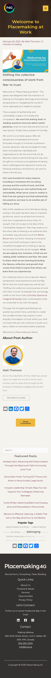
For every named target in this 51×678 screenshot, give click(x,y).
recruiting (15, 532)
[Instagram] (32, 620)
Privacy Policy (25, 600)
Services (25, 592)
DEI (21, 540)
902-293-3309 (25, 643)
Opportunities (25, 596)
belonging (33, 531)
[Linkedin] (18, 620)
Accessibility (41, 540)
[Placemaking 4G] (9, 8)
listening (16, 540)
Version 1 (23, 532)
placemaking (39, 527)
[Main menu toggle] (45, 8)
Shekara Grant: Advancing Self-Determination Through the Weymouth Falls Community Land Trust (25, 465)
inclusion (6, 532)
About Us (25, 585)
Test (30, 527)
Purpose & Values (25, 589)
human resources (15, 536)
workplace (44, 532)
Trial (36, 536)
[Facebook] (25, 546)
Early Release (28, 540)
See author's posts (16, 398)
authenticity (29, 536)
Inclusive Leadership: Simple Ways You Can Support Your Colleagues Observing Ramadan (25, 492)
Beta (34, 540)
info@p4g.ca (25, 647)
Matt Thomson (12, 370)
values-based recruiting (17, 527)
